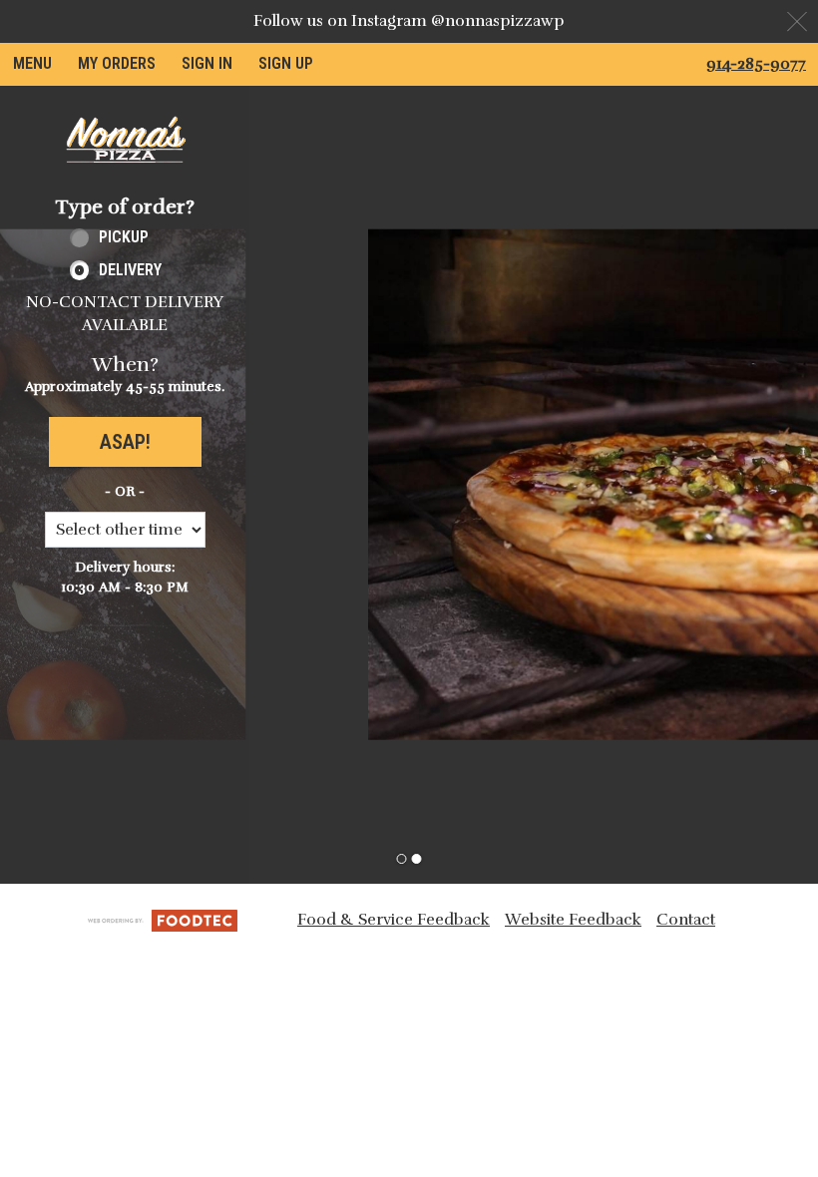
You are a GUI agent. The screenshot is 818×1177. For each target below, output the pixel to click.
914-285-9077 (756, 64)
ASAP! (125, 442)
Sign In (207, 63)
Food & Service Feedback (393, 920)
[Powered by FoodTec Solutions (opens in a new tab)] (162, 920)
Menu (32, 63)
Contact (685, 920)
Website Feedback (573, 920)
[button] (125, 140)
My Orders (117, 63)
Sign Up (285, 63)
